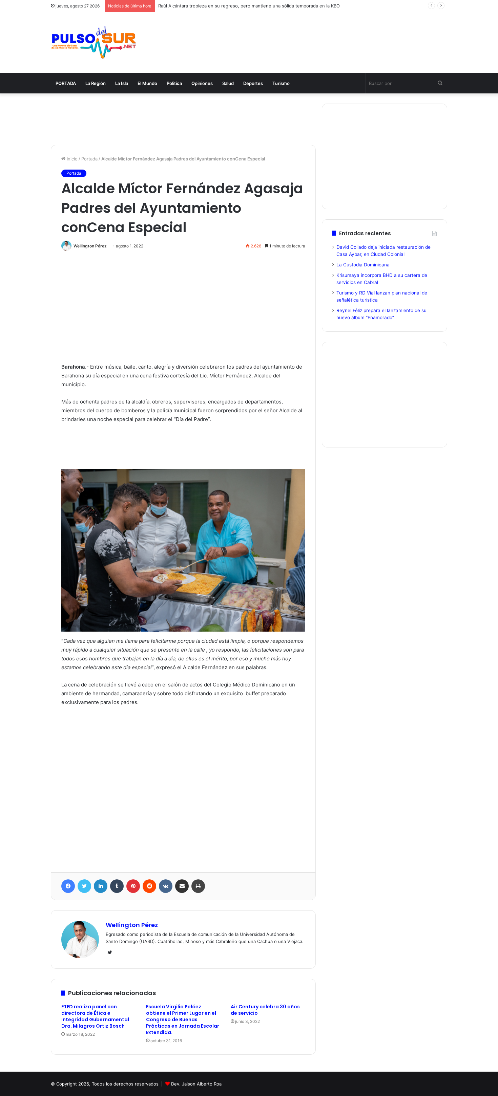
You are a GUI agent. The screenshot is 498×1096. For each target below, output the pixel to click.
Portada (89, 158)
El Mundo (147, 83)
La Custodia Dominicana (363, 264)
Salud (228, 83)
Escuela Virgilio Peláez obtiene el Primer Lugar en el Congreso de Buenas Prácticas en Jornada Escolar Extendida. (182, 1019)
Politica (174, 83)
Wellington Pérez (90, 245)
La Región (95, 83)
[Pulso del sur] (93, 43)
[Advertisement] (316, 34)
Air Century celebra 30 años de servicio (265, 1009)
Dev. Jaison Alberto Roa (196, 1084)
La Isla (121, 83)
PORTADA (66, 83)
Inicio (71, 158)
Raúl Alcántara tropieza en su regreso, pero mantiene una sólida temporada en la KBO (249, 5)
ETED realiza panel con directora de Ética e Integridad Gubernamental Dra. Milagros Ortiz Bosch (95, 1016)
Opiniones (202, 83)
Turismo (281, 83)
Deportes (253, 83)
